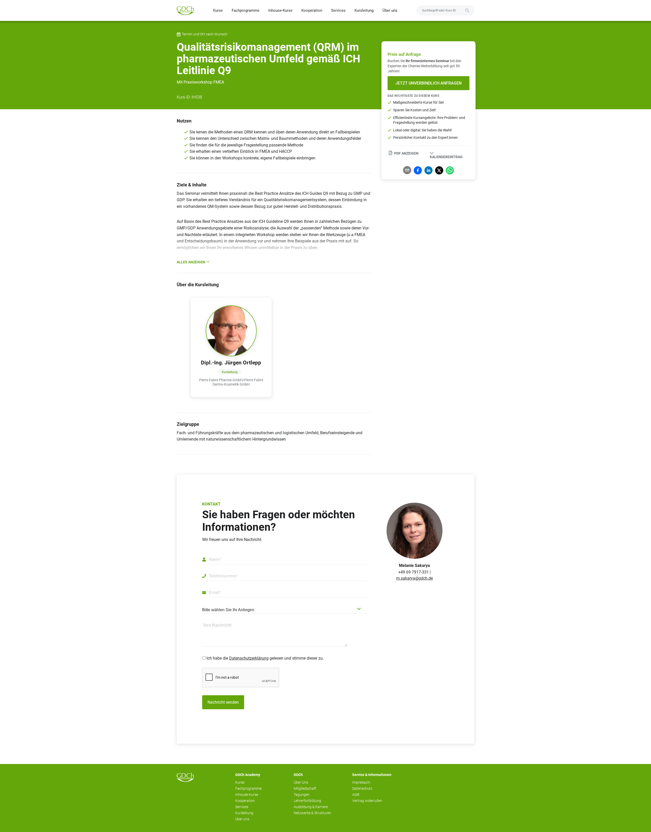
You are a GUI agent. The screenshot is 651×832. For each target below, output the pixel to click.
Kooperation (311, 10)
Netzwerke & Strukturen (312, 813)
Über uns (389, 10)
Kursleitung (364, 10)
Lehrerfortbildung (307, 801)
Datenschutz (362, 788)
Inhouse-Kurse (280, 10)
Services (338, 10)
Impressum (361, 782)
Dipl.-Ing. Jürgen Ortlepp (231, 363)
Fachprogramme (245, 10)
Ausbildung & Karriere (311, 807)
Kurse (218, 10)
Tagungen (301, 795)
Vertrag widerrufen (367, 801)
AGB (355, 795)
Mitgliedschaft (305, 788)
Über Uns (301, 782)
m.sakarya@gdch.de (414, 578)
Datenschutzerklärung (249, 658)
